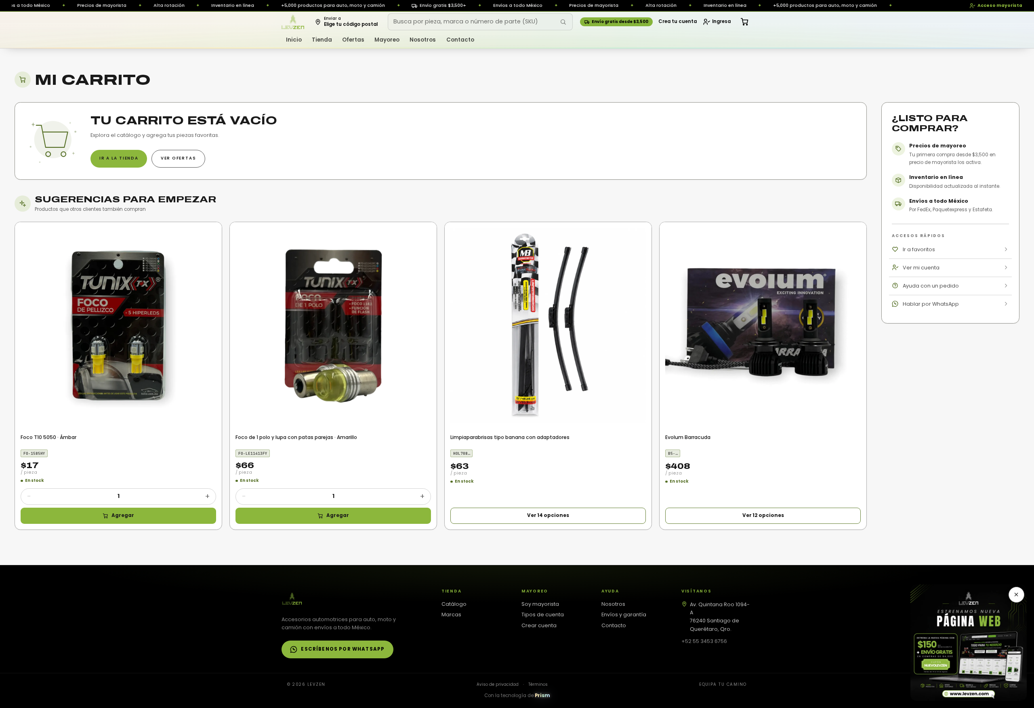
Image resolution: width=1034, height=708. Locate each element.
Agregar (122, 515)
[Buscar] (563, 22)
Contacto (460, 40)
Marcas (451, 614)
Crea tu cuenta (677, 21)
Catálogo (454, 604)
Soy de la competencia (412, 125)
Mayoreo (386, 40)
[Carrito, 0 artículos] (745, 22)
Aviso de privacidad (498, 684)
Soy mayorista (540, 604)
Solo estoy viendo (418, 152)
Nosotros (423, 40)
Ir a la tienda (119, 158)
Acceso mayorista (999, 5)
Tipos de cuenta (542, 614)
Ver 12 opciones (763, 515)
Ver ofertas (178, 158)
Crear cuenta (539, 625)
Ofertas (353, 40)
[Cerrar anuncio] (1017, 595)
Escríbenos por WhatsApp (343, 649)
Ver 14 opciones (548, 515)
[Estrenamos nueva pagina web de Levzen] (968, 642)
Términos (538, 684)
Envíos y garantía (623, 614)
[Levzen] (293, 22)
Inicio (294, 40)
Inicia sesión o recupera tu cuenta (603, 152)
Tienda (322, 40)
